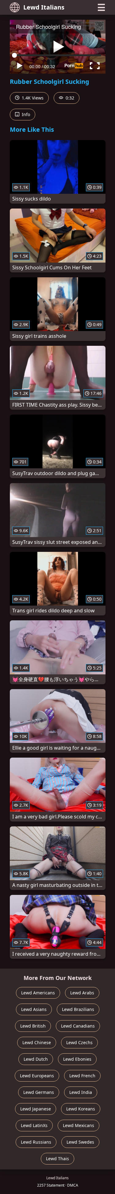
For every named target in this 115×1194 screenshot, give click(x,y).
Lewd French (82, 1076)
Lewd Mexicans (78, 1125)
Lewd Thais (57, 1158)
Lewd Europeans (37, 1076)
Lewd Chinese (36, 1042)
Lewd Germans (38, 1092)
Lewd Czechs (79, 1042)
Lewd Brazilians (78, 1009)
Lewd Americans (38, 993)
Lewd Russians (36, 1142)
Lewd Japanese (35, 1109)
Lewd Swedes (80, 1142)
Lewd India (80, 1092)
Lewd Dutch (36, 1059)
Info (25, 114)
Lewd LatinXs (34, 1125)
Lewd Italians (43, 7)
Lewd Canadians (78, 1026)
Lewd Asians (34, 1009)
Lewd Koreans (80, 1109)
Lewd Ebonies (77, 1059)
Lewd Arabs (82, 993)
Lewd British (33, 1026)
